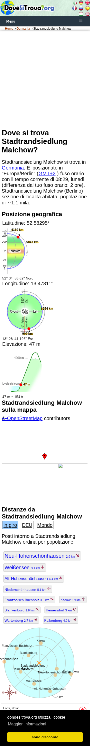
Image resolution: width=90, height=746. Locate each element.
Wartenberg (19, 620)
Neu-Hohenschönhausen (40, 556)
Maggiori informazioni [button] (27, 724)
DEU (27, 525)
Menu (10, 21)
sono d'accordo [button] (45, 737)
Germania (23, 28)
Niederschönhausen (25, 590)
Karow (70, 600)
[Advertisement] (45, 79)
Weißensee (22, 567)
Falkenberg (58, 620)
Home (9, 28)
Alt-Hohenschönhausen (31, 578)
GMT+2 (47, 173)
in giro (10, 525)
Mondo (44, 525)
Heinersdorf (59, 610)
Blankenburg (19, 610)
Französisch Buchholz (27, 600)
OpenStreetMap (24, 418)
